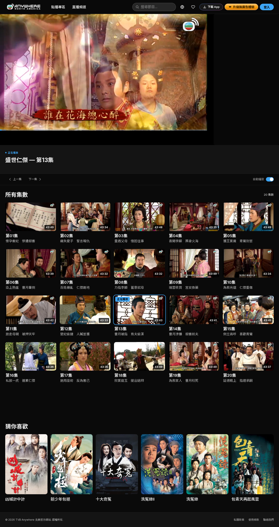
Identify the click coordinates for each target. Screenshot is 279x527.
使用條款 (253, 519)
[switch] (270, 179)
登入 (267, 7)
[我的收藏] (193, 7)
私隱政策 (239, 519)
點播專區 (58, 7)
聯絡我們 (268, 519)
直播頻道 (79, 7)
